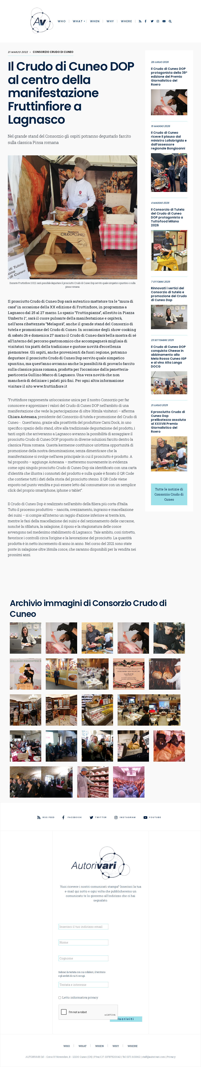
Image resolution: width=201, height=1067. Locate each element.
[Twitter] (152, 21)
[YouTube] (164, 21)
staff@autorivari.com (153, 1057)
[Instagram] (158, 21)
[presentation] (88, 1012)
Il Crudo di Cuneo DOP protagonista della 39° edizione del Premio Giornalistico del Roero (169, 77)
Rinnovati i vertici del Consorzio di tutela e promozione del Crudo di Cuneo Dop (169, 294)
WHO (62, 21)
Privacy (171, 1057)
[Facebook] (146, 21)
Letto (80, 997)
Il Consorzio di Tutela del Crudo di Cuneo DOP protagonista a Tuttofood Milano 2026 (167, 217)
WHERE (126, 21)
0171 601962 (133, 1057)
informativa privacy (84, 997)
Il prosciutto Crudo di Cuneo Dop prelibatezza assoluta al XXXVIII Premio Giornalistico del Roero (168, 422)
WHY (110, 21)
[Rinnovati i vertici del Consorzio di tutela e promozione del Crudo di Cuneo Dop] (169, 316)
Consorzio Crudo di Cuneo (53, 52)
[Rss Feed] (140, 21)
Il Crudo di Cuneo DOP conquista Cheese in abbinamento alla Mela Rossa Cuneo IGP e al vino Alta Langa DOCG (168, 357)
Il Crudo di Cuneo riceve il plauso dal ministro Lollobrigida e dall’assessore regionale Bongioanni (169, 140)
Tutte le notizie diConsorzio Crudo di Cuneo (169, 494)
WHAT (78, 21)
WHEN (95, 21)
